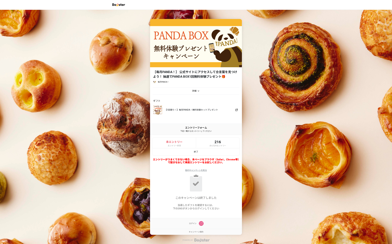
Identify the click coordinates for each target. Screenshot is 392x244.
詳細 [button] (194, 91)
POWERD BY (188, 240)
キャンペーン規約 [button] (196, 232)
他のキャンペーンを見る (196, 170)
